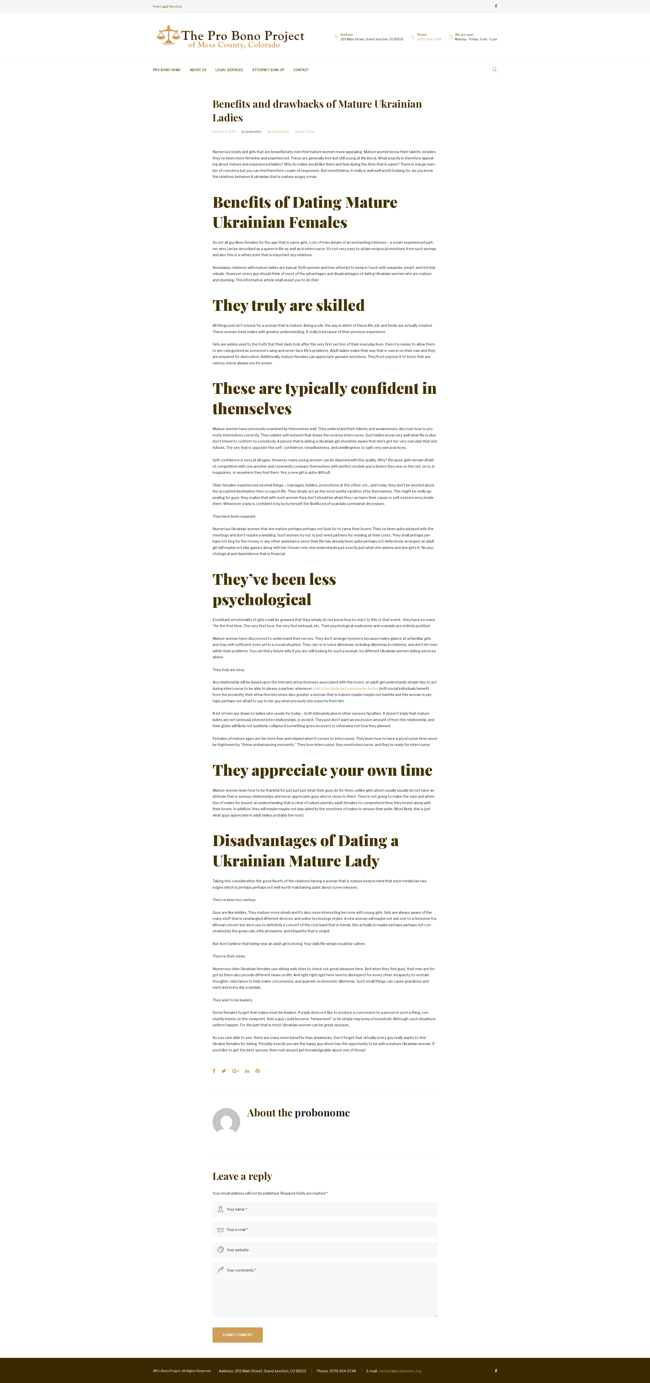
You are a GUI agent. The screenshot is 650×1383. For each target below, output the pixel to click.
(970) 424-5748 (429, 39)
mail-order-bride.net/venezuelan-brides (346, 688)
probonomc (254, 132)
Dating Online (304, 132)
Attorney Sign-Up (268, 70)
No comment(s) (278, 132)
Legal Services (229, 70)
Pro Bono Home (167, 70)
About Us (198, 70)
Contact (301, 70)
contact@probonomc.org (400, 1371)
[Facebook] (496, 6)
